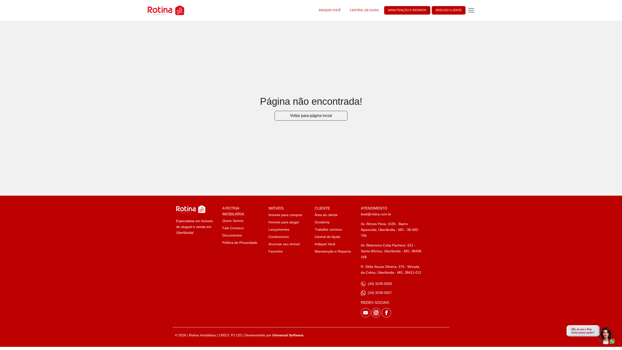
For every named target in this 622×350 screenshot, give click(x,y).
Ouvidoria (322, 222)
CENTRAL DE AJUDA (364, 10)
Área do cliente (326, 215)
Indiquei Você (325, 244)
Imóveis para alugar (283, 222)
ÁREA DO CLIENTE (449, 10)
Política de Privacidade (239, 243)
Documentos (232, 235)
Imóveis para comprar (285, 215)
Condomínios (278, 237)
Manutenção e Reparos (333, 251)
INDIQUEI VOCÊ (330, 10)
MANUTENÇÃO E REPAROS (407, 10)
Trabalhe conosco (328, 229)
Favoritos (275, 251)
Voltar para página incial (311, 116)
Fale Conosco (233, 228)
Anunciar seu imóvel (284, 244)
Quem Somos (232, 221)
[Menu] (471, 10)
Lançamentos (278, 229)
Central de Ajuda (327, 237)
